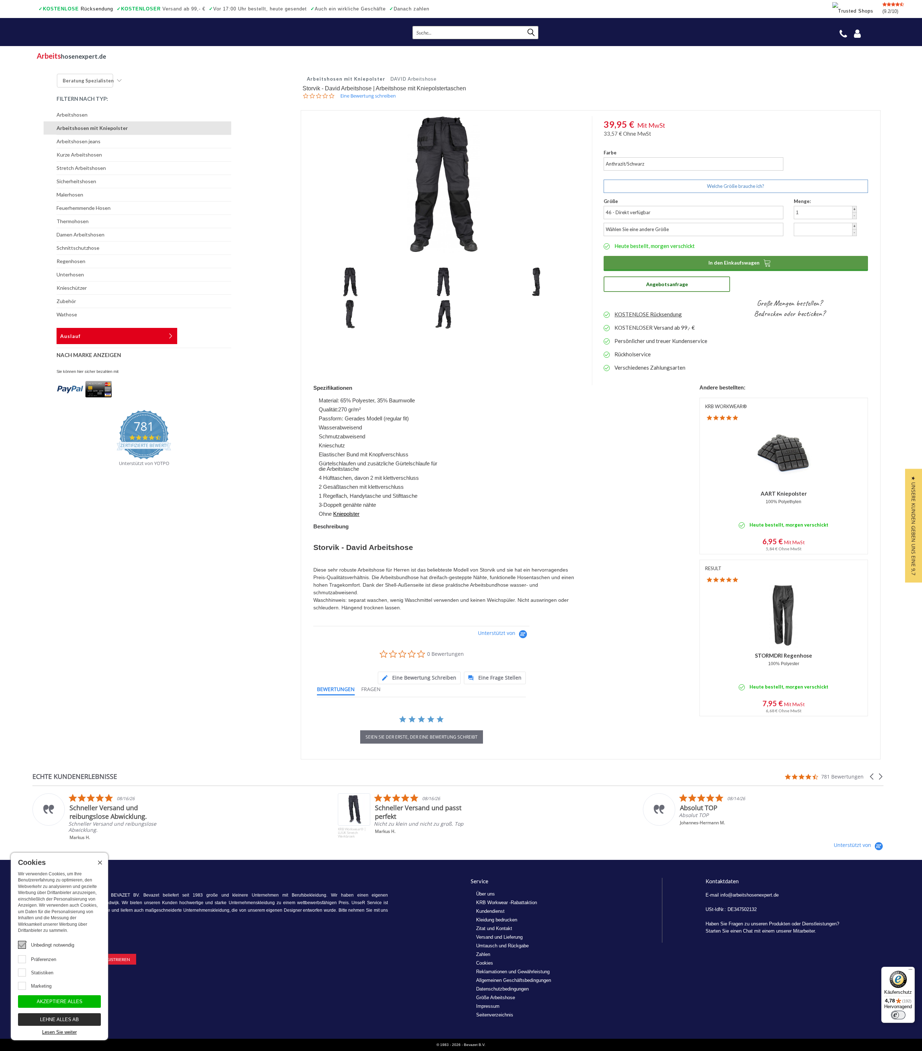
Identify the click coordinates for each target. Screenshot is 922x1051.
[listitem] (105, 816)
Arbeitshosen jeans (78, 141)
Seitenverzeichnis (494, 1015)
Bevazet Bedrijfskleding (81, 32)
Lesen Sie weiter (59, 1032)
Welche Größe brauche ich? (735, 186)
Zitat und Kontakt (494, 928)
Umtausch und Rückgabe (502, 945)
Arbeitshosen (72, 115)
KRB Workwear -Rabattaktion (506, 902)
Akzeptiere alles (59, 1001)
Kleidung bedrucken (496, 920)
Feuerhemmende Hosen (84, 208)
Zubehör (66, 301)
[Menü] (910, 971)
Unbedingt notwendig (52, 945)
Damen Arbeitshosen (80, 234)
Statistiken (42, 972)
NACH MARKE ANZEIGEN (89, 355)
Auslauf (70, 336)
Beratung (88, 81)
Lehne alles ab (59, 1019)
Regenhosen (71, 261)
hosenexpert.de (71, 55)
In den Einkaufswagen (739, 263)
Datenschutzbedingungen (502, 989)
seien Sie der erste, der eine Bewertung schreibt (422, 737)
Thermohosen (73, 221)
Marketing (41, 986)
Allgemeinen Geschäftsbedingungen (513, 980)
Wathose (67, 314)
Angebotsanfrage (667, 284)
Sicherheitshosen (76, 181)
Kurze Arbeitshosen (79, 155)
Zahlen (483, 954)
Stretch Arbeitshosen (81, 168)
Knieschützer (72, 288)
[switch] (898, 1015)
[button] (872, 776)
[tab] (419, 678)
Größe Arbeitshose (495, 997)
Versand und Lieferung (499, 937)
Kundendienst (490, 911)
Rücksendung (76, 9)
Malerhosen (70, 194)
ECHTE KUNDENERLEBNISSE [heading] (74, 776)
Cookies (484, 963)
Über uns (485, 894)
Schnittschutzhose (78, 248)
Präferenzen (43, 959)
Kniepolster (346, 514)
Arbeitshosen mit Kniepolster (92, 128)
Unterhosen (70, 274)
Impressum (488, 1006)
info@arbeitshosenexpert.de (749, 895)
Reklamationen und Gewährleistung (513, 971)
